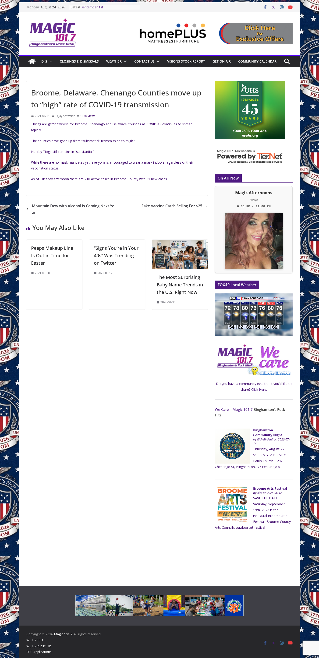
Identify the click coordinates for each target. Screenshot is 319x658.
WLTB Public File (39, 646)
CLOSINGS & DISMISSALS (79, 61)
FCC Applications (39, 652)
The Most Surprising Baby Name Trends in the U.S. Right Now (180, 284)
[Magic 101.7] (32, 61)
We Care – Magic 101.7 (234, 409)
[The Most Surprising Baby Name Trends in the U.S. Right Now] (180, 243)
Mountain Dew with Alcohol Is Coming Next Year (73, 209)
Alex (259, 493)
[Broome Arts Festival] (232, 489)
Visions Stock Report (186, 61)
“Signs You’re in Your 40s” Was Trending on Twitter (116, 255)
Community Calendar (257, 61)
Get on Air (222, 61)
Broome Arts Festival (270, 488)
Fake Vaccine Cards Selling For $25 (172, 205)
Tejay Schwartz (65, 116)
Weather (114, 61)
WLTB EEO (34, 640)
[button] (49, 61)
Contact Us (144, 61)
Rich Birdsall (265, 439)
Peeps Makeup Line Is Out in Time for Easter (52, 255)
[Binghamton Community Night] (232, 431)
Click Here (258, 389)
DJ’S (44, 61)
